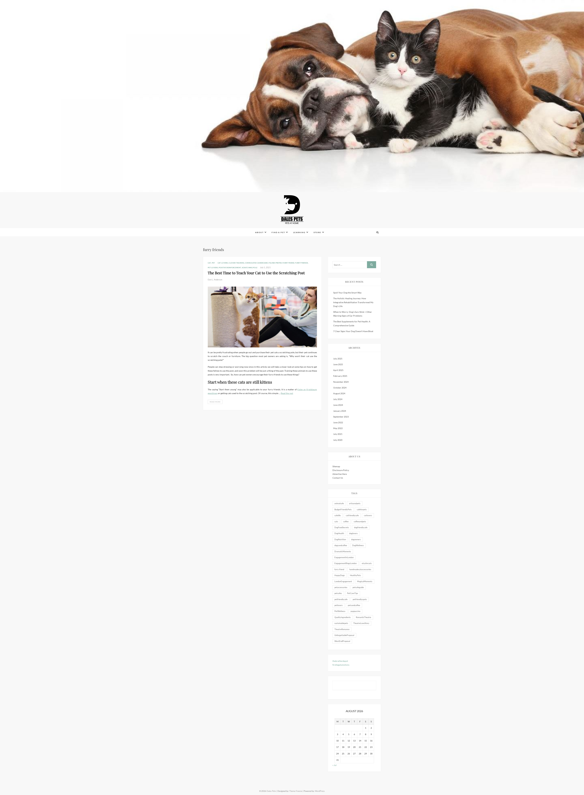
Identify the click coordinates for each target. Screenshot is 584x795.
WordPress (320, 791)
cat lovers (223, 263)
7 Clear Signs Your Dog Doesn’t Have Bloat (353, 331)
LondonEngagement (343, 581)
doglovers (353, 533)
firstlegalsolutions (340, 664)
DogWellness (358, 545)
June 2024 (338, 405)
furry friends (301, 263)
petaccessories (340, 587)
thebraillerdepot (340, 661)
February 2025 (340, 376)
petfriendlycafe (341, 599)
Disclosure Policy (340, 470)
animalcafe (339, 503)
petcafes (338, 593)
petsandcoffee (354, 605)
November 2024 (341, 382)
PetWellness (339, 611)
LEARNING (299, 232)
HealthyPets (355, 575)
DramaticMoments (342, 551)
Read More (215, 402)
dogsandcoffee (340, 545)
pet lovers (213, 267)
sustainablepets (341, 623)
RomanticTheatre (363, 617)
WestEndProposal (342, 641)
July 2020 (337, 440)
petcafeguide (358, 587)
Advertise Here (339, 474)
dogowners (356, 539)
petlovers (338, 605)
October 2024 (339, 387)
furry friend (288, 263)
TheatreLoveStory (361, 623)
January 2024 (339, 411)
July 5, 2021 (265, 267)
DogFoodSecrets (341, 527)
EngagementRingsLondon (345, 563)
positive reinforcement (230, 267)
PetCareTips (352, 593)
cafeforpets (362, 509)
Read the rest (287, 393)
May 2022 (338, 428)
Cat (209, 263)
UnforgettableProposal (344, 635)
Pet (213, 263)
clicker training (236, 263)
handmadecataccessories (360, 569)
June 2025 (338, 364)
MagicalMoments (364, 581)
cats (336, 521)
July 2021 (337, 434)
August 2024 (339, 393)
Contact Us (337, 477)
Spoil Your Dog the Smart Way (347, 292)
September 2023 (341, 416)
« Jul (334, 765)
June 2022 (338, 422)
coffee (346, 521)
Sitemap (336, 466)
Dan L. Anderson (215, 279)
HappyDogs (339, 575)
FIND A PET (278, 232)
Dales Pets (211, 230)
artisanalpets (354, 503)
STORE (317, 232)
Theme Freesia (295, 791)
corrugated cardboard (256, 263)
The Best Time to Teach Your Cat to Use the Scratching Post (256, 272)
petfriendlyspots (360, 599)
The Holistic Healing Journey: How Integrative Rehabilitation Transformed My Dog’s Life (353, 302)
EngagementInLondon (344, 557)
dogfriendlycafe (360, 527)
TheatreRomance (341, 629)
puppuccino (355, 611)
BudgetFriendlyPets (343, 509)
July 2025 (337, 358)
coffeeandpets (360, 521)
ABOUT (259, 232)
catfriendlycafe (352, 515)
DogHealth (339, 533)
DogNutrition (340, 539)
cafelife (337, 515)
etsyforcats (367, 563)
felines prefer (275, 263)
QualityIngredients (342, 617)
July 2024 (337, 399)
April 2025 (338, 370)
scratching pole (249, 267)
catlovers (368, 515)
